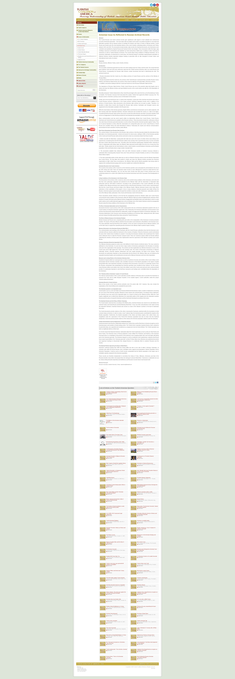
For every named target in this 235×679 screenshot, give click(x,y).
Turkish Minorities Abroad (83, 52)
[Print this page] (153, 382)
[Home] (127, 20)
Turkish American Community (86, 62)
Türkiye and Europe (82, 43)
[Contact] (154, 20)
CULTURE (80, 86)
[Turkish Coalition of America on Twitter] (151, 6)
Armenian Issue (81, 45)
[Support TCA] (144, 20)
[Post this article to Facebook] (157, 382)
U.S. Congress (82, 64)
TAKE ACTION (81, 80)
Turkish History (81, 49)
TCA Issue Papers (82, 54)
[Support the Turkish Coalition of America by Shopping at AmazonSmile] (86, 124)
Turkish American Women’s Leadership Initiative (85, 31)
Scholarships (81, 72)
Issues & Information (83, 37)
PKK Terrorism (81, 41)
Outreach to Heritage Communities (87, 70)
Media (79, 78)
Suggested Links (81, 59)
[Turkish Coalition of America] (117, 17)
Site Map (153, 668)
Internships (81, 25)
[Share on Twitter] (155, 382)
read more (109, 393)
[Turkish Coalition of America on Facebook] (154, 6)
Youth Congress (82, 27)
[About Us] (134, 20)
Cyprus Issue (81, 47)
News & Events (82, 75)
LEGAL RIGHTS (82, 83)
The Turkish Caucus (83, 67)
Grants (80, 34)
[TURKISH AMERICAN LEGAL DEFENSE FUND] (86, 142)
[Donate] (86, 112)
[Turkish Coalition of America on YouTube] (157, 6)
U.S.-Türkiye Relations (83, 39)
